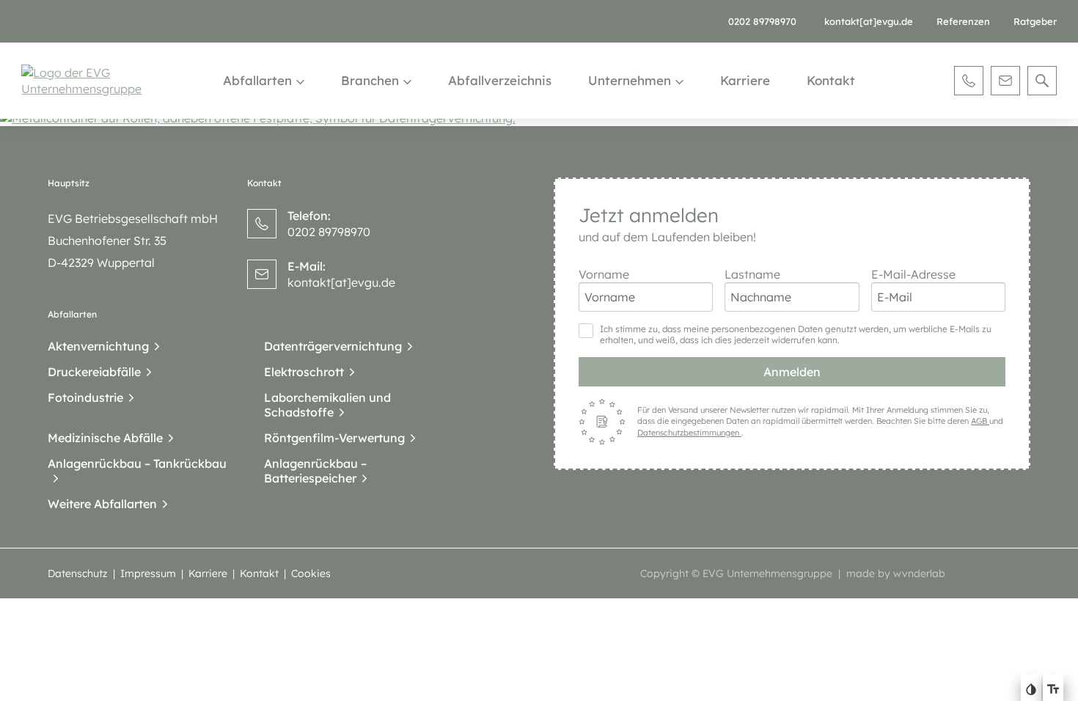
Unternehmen (629, 80)
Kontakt (831, 80)
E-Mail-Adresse (913, 274)
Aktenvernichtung (98, 346)
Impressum (148, 573)
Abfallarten (257, 80)
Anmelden (792, 371)
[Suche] (1042, 80)
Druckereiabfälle (94, 371)
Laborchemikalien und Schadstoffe (327, 404)
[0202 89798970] (968, 80)
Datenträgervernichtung (333, 346)
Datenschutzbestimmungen (689, 432)
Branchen (370, 80)
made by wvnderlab (895, 573)
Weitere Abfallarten (102, 503)
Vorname (604, 274)
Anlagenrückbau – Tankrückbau (137, 463)
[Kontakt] (1005, 80)
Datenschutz (78, 573)
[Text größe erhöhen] (1053, 690)
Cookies (311, 573)
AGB (980, 421)
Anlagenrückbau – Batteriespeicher (315, 470)
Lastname (752, 274)
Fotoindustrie (85, 397)
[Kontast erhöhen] (1031, 690)
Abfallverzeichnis (499, 80)
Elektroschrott (304, 371)
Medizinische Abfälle (105, 437)
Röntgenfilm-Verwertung (334, 437)
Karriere (745, 80)
